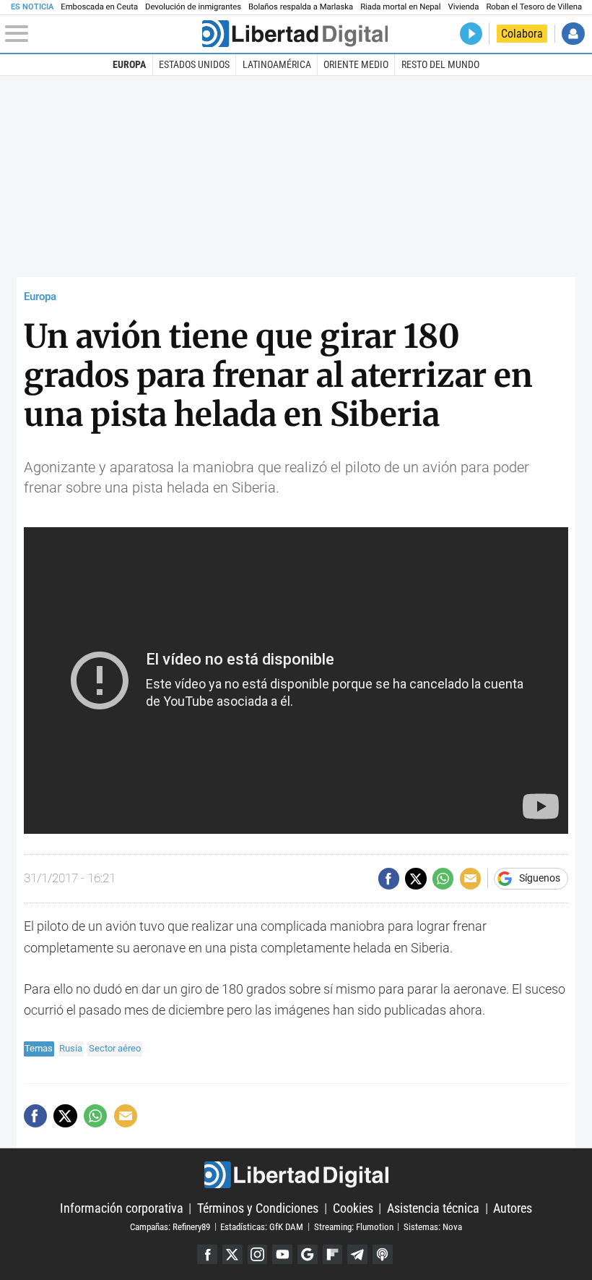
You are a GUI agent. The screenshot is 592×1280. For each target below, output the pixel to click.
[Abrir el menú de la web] (102, 34)
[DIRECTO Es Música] (471, 33)
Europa (129, 64)
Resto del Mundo (440, 64)
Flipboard (333, 1255)
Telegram (357, 1255)
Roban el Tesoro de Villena (534, 7)
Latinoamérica (277, 64)
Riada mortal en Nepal (400, 7)
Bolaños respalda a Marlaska (300, 7)
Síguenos (539, 879)
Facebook (207, 1255)
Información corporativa (121, 1208)
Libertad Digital (296, 1174)
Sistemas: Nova (433, 1226)
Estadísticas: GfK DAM (261, 1226)
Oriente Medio (355, 64)
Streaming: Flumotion (353, 1226)
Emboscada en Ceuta (99, 7)
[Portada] (295, 33)
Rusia (70, 1048)
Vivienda (463, 7)
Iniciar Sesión (573, 33)
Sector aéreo (115, 1048)
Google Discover (307, 1255)
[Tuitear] (415, 878)
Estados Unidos (194, 64)
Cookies (353, 1208)
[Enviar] (442, 878)
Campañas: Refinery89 (170, 1226)
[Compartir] (388, 878)
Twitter (232, 1255)
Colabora (522, 33)
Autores (512, 1208)
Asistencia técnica (433, 1208)
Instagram (258, 1255)
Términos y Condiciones (257, 1208)
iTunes (383, 1255)
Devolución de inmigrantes (193, 7)
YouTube (282, 1255)
